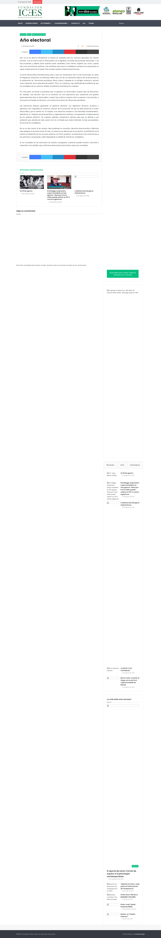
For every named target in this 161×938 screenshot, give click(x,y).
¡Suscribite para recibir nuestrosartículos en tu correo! (123, 274)
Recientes (110, 465)
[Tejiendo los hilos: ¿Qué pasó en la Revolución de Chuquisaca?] (113, 887)
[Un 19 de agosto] (32, 182)
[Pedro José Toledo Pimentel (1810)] (113, 907)
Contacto (75, 23)
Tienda (91, 23)
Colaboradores (60, 23)
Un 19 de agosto (26, 191)
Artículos (23, 34)
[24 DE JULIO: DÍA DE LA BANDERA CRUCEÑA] (113, 898)
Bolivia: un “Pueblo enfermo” (128, 915)
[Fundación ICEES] (36, 12)
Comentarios (135, 465)
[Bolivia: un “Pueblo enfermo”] (113, 917)
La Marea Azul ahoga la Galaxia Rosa (84, 192)
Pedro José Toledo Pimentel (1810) (128, 905)
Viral (122, 465)
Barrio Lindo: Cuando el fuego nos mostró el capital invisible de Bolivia (130, 681)
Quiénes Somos (32, 23)
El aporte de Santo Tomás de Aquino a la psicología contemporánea (121, 874)
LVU (84, 23)
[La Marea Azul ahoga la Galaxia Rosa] (87, 182)
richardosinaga (140, 934)
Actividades (45, 23)
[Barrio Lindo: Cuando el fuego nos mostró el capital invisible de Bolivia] (113, 681)
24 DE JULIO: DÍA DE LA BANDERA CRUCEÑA (129, 896)
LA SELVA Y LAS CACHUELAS (126, 669)
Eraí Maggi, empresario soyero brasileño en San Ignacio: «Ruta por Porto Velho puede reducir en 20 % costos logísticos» (58, 195)
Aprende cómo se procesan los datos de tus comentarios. (67, 265)
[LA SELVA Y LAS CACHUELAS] (113, 671)
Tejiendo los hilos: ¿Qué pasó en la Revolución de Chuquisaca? (130, 886)
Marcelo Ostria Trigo (39, 34)
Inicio (20, 23)
